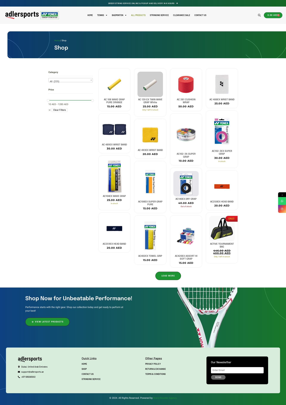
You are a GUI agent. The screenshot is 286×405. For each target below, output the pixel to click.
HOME (90, 15)
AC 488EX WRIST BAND (221, 99)
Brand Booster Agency (165, 398)
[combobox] (70, 80)
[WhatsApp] (282, 201)
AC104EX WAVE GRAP (114, 196)
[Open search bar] (259, 15)
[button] (168, 276)
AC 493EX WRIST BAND (150, 150)
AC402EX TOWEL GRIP (150, 256)
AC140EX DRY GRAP (186, 199)
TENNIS (100, 15)
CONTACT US (200, 15)
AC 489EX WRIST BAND (114, 144)
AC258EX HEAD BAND (222, 201)
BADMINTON (117, 15)
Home (57, 40)
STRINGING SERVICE (159, 15)
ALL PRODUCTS (138, 15)
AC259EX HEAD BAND (114, 244)
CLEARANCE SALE (181, 15)
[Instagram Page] (282, 209)
